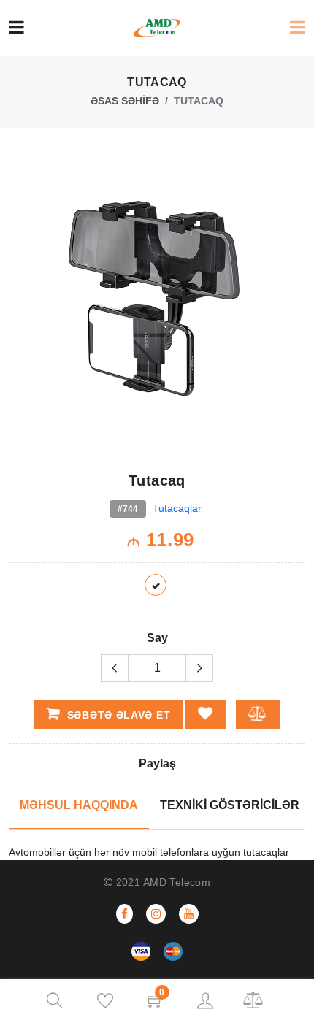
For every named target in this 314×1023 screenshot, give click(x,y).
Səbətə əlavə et (117, 715)
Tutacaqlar (177, 508)
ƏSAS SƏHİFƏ (125, 101)
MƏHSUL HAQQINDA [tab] (79, 805)
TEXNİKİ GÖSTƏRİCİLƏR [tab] (229, 805)
